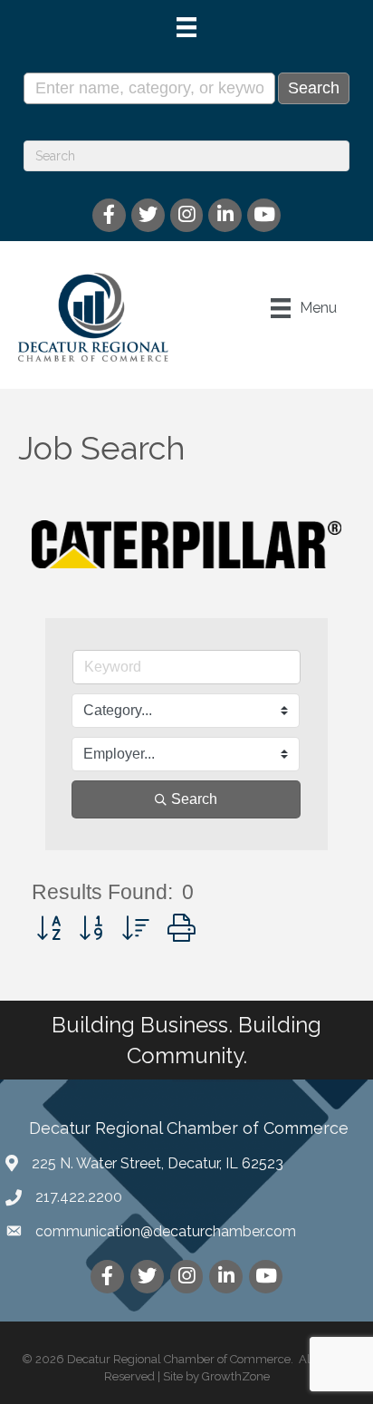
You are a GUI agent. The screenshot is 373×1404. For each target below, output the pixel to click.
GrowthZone (236, 1376)
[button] (48, 928)
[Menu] (186, 27)
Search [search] (194, 799)
